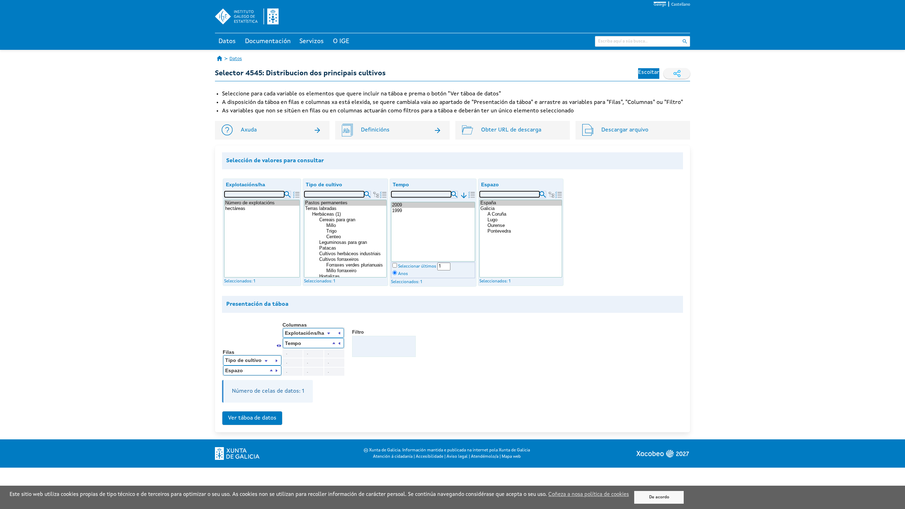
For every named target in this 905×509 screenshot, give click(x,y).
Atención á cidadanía (393, 457)
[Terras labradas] (345, 208)
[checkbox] (394, 265)
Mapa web (511, 457)
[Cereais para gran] (352, 220)
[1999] (433, 210)
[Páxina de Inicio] (219, 58)
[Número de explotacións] (261, 203)
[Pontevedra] (524, 231)
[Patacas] (352, 248)
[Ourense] (524, 225)
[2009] (433, 205)
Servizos (311, 41)
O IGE (341, 41)
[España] (521, 203)
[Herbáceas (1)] (348, 214)
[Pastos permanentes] (345, 203)
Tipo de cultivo (324, 184)
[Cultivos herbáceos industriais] (352, 254)
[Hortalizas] (352, 276)
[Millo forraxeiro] (356, 271)
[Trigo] (356, 231)
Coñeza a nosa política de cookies (588, 494)
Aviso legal (457, 457)
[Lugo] (524, 220)
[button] (287, 194)
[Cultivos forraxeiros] (352, 259)
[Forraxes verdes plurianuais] (356, 265)
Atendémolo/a (484, 457)
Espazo (490, 184)
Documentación (268, 41)
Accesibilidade (429, 457)
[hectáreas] (261, 208)
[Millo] (356, 225)
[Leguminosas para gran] (352, 242)
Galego (660, 5)
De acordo (659, 497)
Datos (227, 41)
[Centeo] (356, 237)
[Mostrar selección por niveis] (376, 194)
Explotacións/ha (245, 184)
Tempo (401, 184)
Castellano (680, 5)
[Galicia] (521, 208)
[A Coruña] (524, 214)
